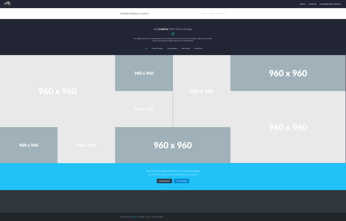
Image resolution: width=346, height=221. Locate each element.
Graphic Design (157, 48)
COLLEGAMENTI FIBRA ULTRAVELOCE (330, 4)
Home (203, 13)
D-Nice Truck (288, 155)
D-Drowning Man (144, 87)
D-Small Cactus (86, 159)
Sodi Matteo (134, 217)
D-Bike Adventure (201, 119)
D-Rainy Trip (144, 123)
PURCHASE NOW (164, 181)
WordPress (198, 48)
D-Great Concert (28, 159)
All (146, 48)
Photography (172, 48)
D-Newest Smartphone (172, 159)
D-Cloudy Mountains (288, 87)
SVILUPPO (302, 4)
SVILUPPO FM (312, 4)
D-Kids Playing (57, 119)
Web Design (186, 48)
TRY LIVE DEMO (182, 181)
